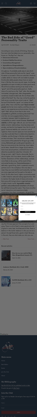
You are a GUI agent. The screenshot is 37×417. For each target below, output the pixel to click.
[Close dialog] (35, 196)
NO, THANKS (27, 214)
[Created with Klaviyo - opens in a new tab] (18, 220)
